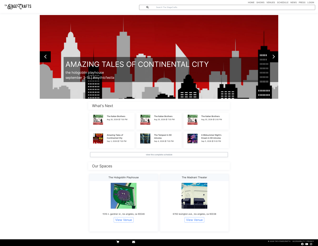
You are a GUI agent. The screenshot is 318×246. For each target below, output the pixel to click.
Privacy (310, 241)
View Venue (123, 220)
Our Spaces (102, 166)
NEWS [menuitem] (293, 2)
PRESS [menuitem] (302, 2)
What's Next (102, 105)
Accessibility (299, 241)
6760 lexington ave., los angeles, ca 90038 (194, 214)
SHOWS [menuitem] (260, 2)
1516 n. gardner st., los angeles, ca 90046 (123, 214)
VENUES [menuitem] (270, 2)
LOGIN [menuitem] (310, 2)
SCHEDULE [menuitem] (282, 2)
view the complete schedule (159, 154)
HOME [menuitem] (251, 2)
